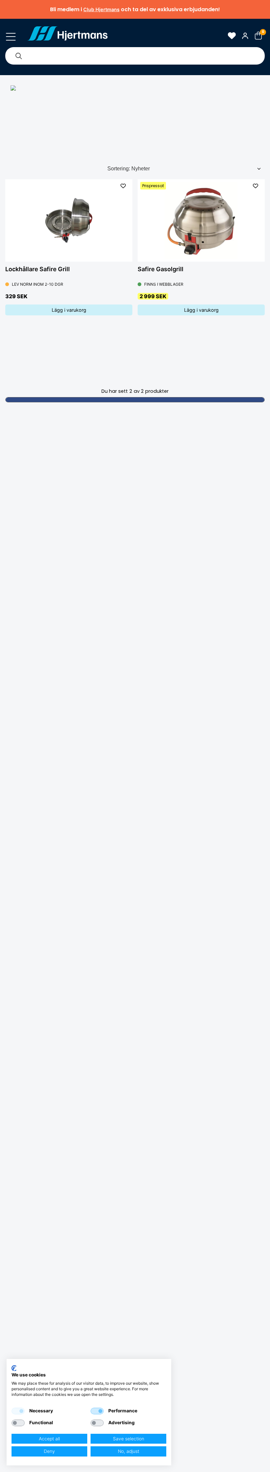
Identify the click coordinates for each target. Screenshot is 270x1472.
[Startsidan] (67, 35)
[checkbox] (18, 1411)
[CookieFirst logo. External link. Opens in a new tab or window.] (14, 1368)
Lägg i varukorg (69, 310)
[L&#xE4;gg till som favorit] (123, 186)
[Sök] (18, 56)
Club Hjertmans (101, 9)
